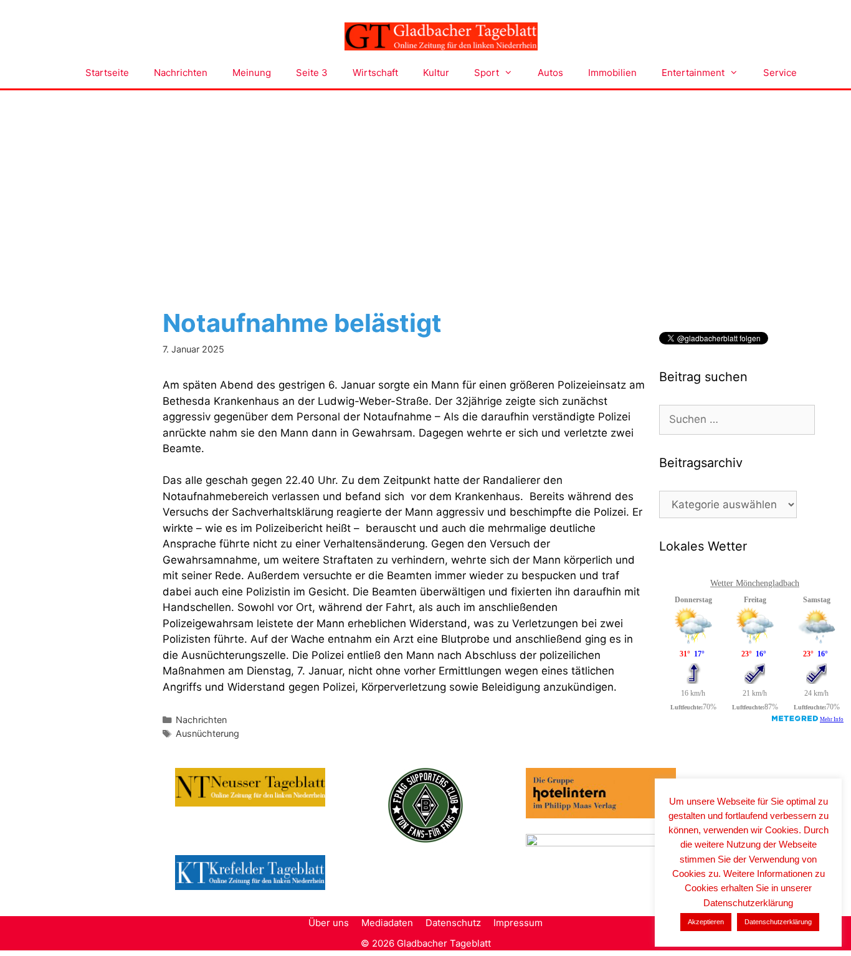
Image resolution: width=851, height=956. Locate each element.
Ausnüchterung (207, 733)
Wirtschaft (375, 72)
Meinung (251, 72)
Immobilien (612, 72)
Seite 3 (312, 72)
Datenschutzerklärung (778, 921)
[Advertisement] (425, 184)
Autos (550, 72)
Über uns (328, 923)
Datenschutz (453, 923)
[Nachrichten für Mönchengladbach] (441, 36)
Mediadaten (387, 923)
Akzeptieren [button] (706, 921)
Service (780, 72)
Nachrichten (180, 72)
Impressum (518, 923)
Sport (486, 72)
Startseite (107, 72)
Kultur (436, 72)
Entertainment (693, 72)
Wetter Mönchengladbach (754, 583)
